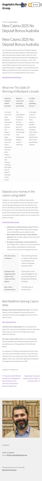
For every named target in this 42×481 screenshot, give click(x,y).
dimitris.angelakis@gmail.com (17, 455)
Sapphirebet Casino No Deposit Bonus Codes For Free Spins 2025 (31, 378)
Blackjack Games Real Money (11, 77)
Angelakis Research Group (14, 6)
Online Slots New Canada (10, 222)
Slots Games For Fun (9, 322)
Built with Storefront (9, 470)
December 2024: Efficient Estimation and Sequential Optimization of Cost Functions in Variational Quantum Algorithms (11, 381)
